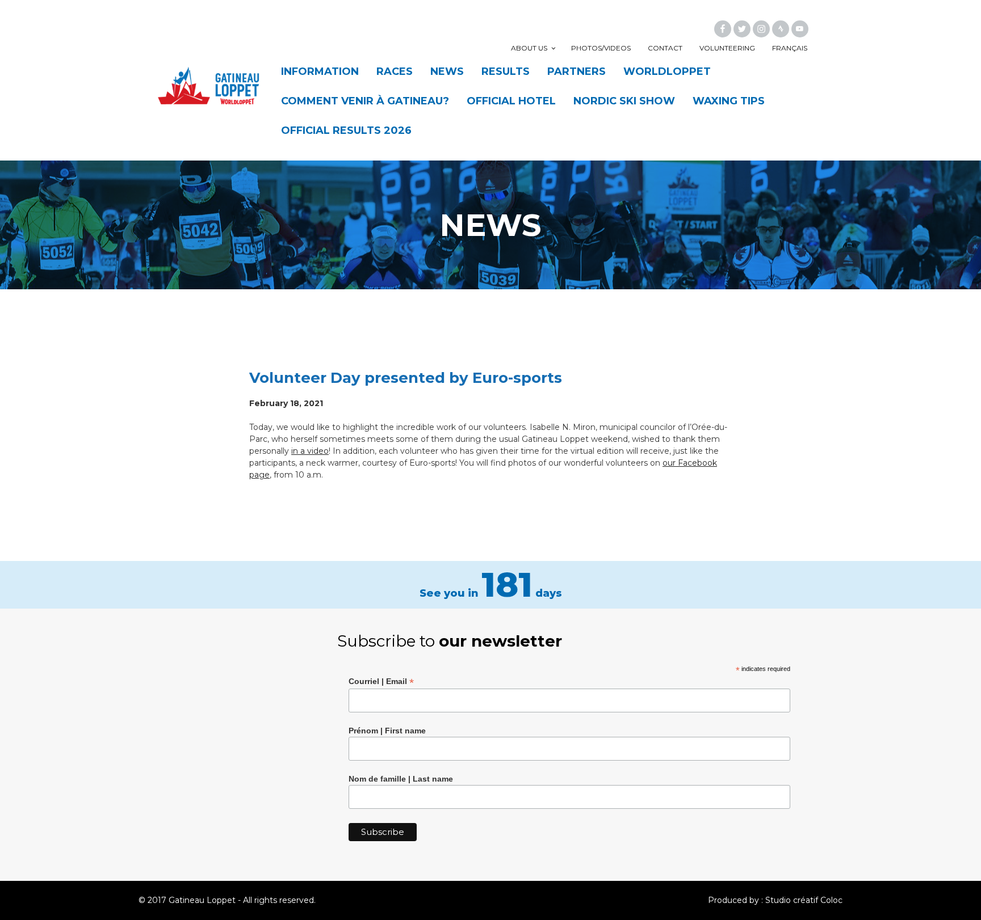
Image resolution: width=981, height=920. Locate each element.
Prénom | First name (387, 730)
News (447, 71)
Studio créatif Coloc (803, 900)
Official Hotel (511, 101)
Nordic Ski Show (624, 101)
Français (789, 48)
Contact (665, 48)
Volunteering (727, 48)
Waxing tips (729, 101)
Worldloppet (667, 71)
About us (529, 48)
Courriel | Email (381, 681)
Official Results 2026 (346, 130)
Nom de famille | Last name (401, 778)
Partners (576, 71)
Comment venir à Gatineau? (365, 101)
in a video (310, 451)
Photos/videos (601, 48)
